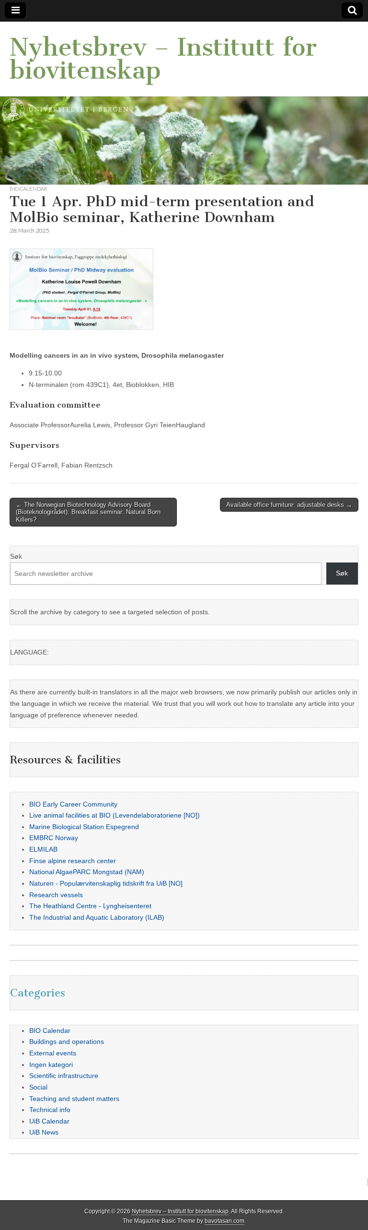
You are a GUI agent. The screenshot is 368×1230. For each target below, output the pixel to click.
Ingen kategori (51, 1064)
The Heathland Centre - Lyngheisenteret (90, 906)
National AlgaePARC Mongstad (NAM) (86, 872)
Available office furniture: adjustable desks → (289, 504)
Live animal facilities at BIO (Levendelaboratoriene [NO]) (114, 815)
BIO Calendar (28, 189)
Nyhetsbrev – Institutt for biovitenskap (163, 59)
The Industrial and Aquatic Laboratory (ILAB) (96, 917)
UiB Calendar (49, 1121)
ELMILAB (43, 849)
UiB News (43, 1132)
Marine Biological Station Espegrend (84, 827)
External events (52, 1053)
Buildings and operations (66, 1041)
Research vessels (56, 895)
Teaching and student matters (74, 1098)
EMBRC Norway (53, 838)
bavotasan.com (224, 1221)
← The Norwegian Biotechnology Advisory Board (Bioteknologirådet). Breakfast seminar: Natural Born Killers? (88, 512)
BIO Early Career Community (73, 804)
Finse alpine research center (72, 861)
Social (38, 1087)
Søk (16, 556)
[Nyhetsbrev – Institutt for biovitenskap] (184, 103)
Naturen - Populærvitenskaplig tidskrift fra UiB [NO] (106, 883)
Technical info (49, 1109)
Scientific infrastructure (63, 1075)
